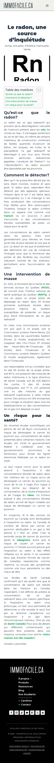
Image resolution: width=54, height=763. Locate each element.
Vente (27, 49)
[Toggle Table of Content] (37, 90)
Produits (23, 682)
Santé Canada (16, 623)
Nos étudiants (27, 694)
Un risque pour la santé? (19, 104)
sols (43, 129)
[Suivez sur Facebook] (11, 713)
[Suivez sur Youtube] (27, 713)
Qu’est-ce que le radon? (19, 94)
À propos (23, 678)
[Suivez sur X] (37, 713)
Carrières (26, 700)
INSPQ (42, 294)
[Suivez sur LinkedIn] (43, 713)
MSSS (45, 287)
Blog (21, 690)
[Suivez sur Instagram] (16, 713)
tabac (30, 495)
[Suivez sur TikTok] (22, 713)
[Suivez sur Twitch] (32, 713)
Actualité (18, 45)
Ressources (25, 686)
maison (8, 215)
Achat (8, 45)
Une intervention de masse (21, 101)
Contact (26, 704)
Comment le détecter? (18, 97)
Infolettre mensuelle (37, 45)
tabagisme (23, 540)
